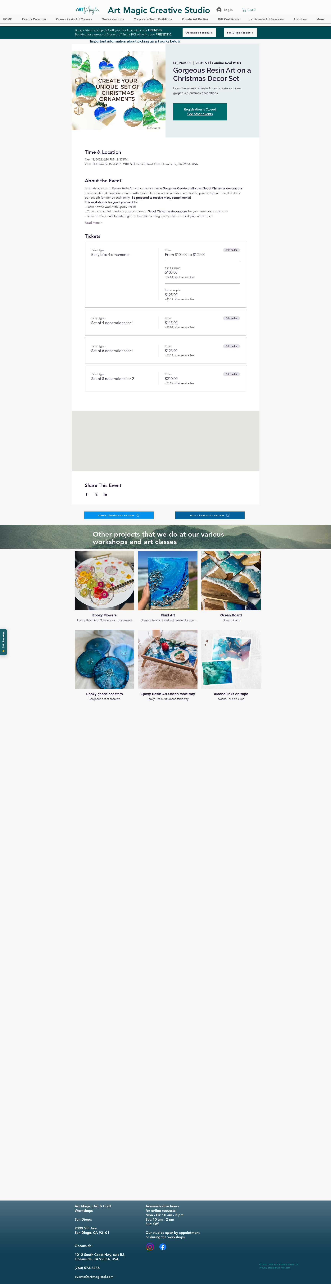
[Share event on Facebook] (86, 494)
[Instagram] (150, 1246)
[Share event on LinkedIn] (105, 494)
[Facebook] (162, 1246)
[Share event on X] (96, 494)
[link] (249, 10)
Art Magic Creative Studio (159, 10)
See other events (200, 114)
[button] (36, 20)
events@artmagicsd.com (94, 1276)
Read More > (94, 222)
